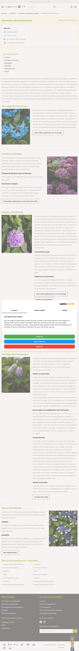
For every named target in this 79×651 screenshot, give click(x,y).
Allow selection (39, 342)
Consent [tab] (14, 310)
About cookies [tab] (39, 310)
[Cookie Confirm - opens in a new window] (67, 304)
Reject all (39, 346)
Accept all (39, 337)
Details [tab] (64, 310)
